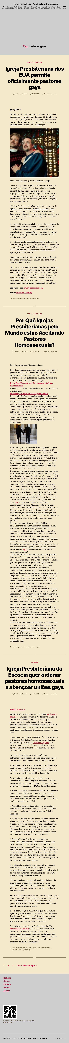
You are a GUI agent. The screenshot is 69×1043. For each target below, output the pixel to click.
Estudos (7, 984)
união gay (28, 950)
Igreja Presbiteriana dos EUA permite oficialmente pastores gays (34, 77)
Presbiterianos (34, 298)
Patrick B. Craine (17, 709)
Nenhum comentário (50, 94)
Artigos (30, 62)
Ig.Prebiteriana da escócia (34, 948)
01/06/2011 (35, 352)
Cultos (6, 981)
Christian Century (24, 293)
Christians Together (41, 743)
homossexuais (20, 948)
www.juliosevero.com (33, 288)
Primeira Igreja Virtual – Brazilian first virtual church (28, 1038)
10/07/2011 (35, 94)
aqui (16, 502)
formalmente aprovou (19, 929)
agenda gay (16, 298)
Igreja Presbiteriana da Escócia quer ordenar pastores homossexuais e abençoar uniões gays (34, 677)
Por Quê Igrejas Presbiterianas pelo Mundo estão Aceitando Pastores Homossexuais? (34, 332)
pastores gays (24, 298)
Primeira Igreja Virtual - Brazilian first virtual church (34, 4)
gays (13, 948)
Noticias (38, 62)
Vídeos (6, 987)
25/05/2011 (35, 694)
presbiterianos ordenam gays (31, 647)
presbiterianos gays (18, 950)
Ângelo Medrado (22, 94)
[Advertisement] (34, 32)
